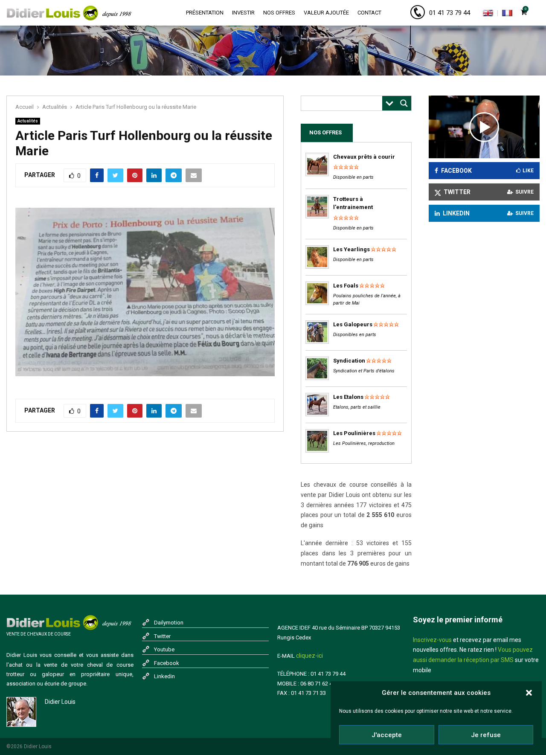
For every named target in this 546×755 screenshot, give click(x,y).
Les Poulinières (354, 433)
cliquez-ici (309, 655)
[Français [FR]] (507, 14)
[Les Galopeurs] (317, 342)
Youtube (164, 649)
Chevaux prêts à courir (364, 157)
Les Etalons (348, 397)
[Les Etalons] (317, 414)
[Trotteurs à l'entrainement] (317, 216)
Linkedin (164, 676)
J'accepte (387, 735)
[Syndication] (317, 378)
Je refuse (486, 735)
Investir (243, 12)
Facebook (166, 663)
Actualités (27, 121)
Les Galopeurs (352, 324)
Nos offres (279, 12)
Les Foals (345, 285)
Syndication (349, 360)
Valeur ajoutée (326, 12)
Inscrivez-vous (432, 639)
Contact (369, 12)
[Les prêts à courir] (317, 174)
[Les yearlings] (317, 267)
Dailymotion (168, 622)
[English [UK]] (488, 14)
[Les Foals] (317, 303)
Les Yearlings (351, 249)
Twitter (162, 636)
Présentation (205, 12)
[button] (529, 692)
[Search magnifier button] (404, 103)
